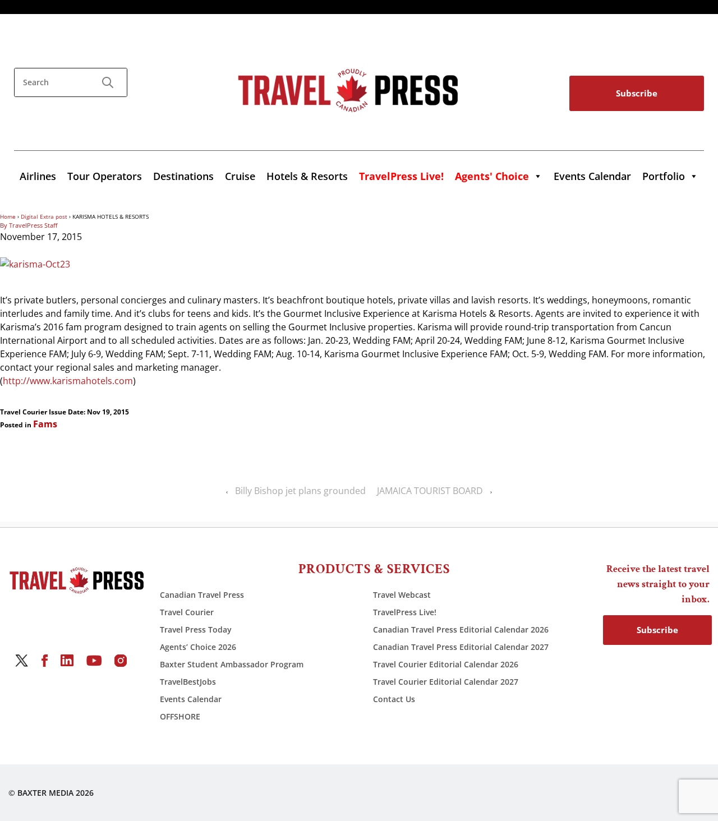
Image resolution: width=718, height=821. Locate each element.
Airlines (38, 176)
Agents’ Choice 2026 (198, 647)
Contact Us (394, 699)
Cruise (240, 176)
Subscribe (636, 93)
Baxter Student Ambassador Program (231, 664)
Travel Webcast (402, 594)
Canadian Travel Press (202, 594)
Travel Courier (187, 612)
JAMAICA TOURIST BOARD (430, 491)
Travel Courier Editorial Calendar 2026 (445, 664)
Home (8, 216)
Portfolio (663, 176)
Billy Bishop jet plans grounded (300, 491)
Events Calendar (592, 176)
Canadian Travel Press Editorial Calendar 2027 (461, 647)
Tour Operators (104, 176)
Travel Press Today (196, 629)
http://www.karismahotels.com (68, 381)
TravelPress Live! (404, 612)
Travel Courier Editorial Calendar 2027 (445, 681)
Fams (45, 424)
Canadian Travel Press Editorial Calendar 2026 (461, 629)
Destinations (183, 176)
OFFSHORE (180, 716)
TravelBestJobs (188, 681)
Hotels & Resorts (307, 176)
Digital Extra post (44, 216)
